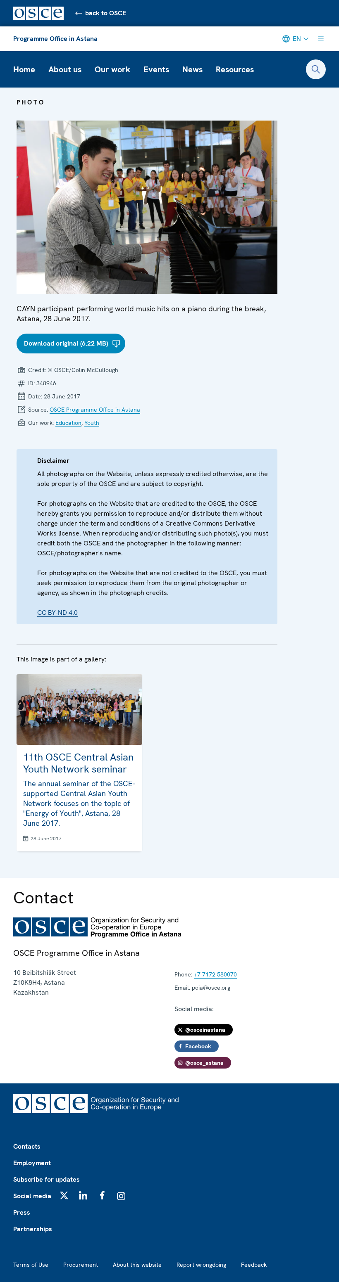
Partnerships (32, 1229)
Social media (32, 1196)
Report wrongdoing (201, 1264)
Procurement (80, 1264)
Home (24, 69)
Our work (112, 69)
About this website (137, 1264)
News (192, 69)
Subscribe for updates (46, 1179)
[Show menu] (321, 39)
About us (64, 69)
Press (21, 1212)
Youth (91, 423)
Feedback (254, 1264)
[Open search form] (316, 69)
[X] (64, 1195)
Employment (32, 1163)
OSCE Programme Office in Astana (95, 409)
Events (156, 69)
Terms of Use (30, 1264)
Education (68, 423)
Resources (235, 69)
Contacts (27, 1146)
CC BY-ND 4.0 (57, 612)
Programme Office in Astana (55, 38)
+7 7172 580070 (215, 974)
